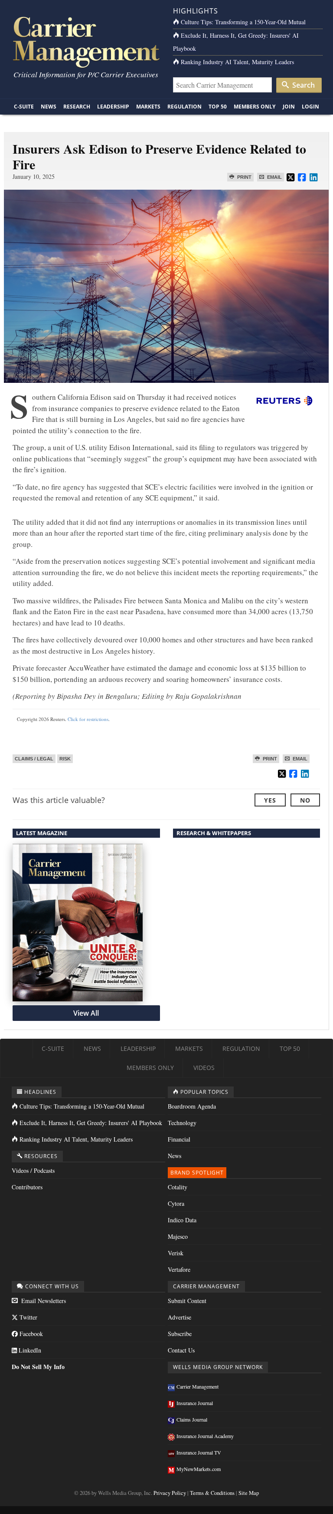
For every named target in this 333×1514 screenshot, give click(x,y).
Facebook (30, 1334)
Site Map (248, 1493)
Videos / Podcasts (33, 1170)
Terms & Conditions (212, 1493)
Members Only (254, 106)
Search (303, 85)
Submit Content (187, 1301)
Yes (270, 800)
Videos (204, 1067)
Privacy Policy (169, 1493)
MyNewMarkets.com (198, 1468)
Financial (179, 1139)
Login (310, 106)
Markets (148, 106)
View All (86, 1013)
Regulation (184, 106)
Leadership (113, 106)
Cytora (176, 1203)
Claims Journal (191, 1419)
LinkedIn (29, 1350)
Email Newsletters (43, 1301)
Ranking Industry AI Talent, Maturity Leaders (237, 62)
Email (274, 177)
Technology (182, 1123)
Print (243, 177)
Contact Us (181, 1350)
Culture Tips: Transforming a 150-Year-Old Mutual (243, 22)
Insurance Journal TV (198, 1452)
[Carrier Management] (85, 41)
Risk (65, 758)
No (305, 800)
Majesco (178, 1236)
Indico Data (182, 1220)
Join (289, 106)
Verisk (175, 1253)
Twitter (27, 1317)
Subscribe (180, 1334)
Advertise (179, 1317)
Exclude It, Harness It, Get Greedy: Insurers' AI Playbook (91, 1123)
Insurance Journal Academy (205, 1435)
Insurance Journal (194, 1402)
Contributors (27, 1187)
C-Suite (24, 106)
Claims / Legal (34, 758)
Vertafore (179, 1269)
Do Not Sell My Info (38, 1366)
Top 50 (218, 106)
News (48, 106)
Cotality (177, 1187)
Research (76, 106)
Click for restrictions (88, 719)
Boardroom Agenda (192, 1106)
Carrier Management (197, 1386)
